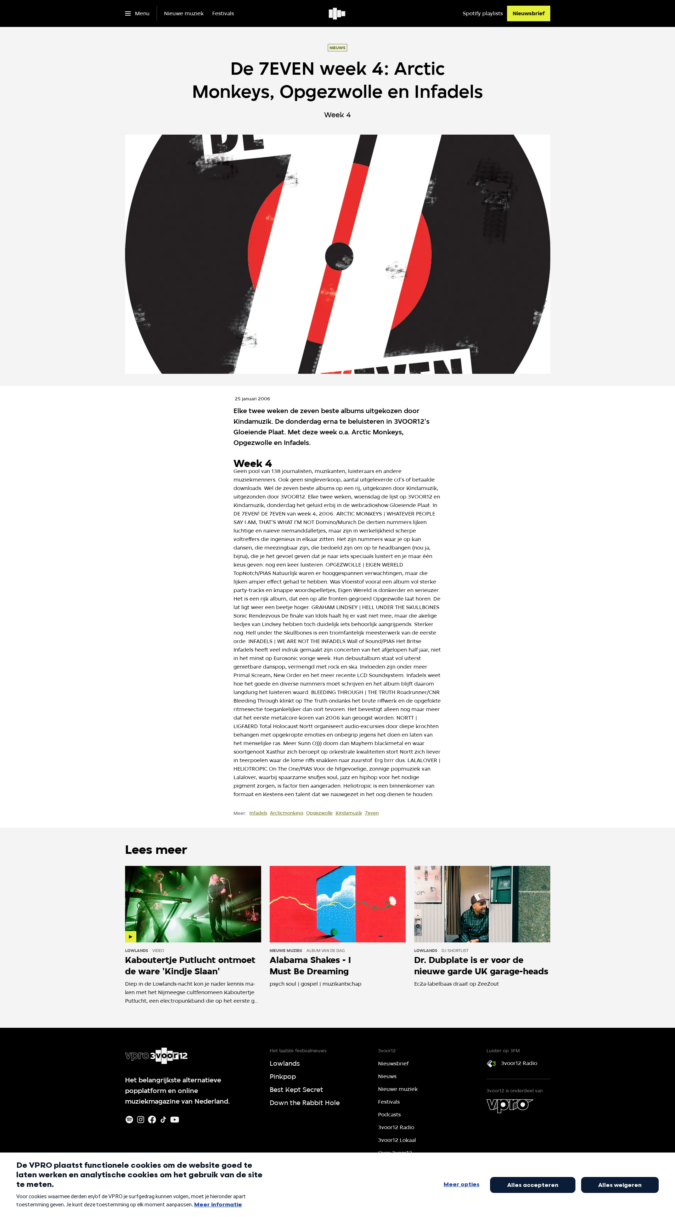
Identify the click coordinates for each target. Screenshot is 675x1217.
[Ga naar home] (337, 13)
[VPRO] (509, 1106)
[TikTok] (163, 1119)
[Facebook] (152, 1119)
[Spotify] (129, 1119)
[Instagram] (140, 1119)
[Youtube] (174, 1119)
